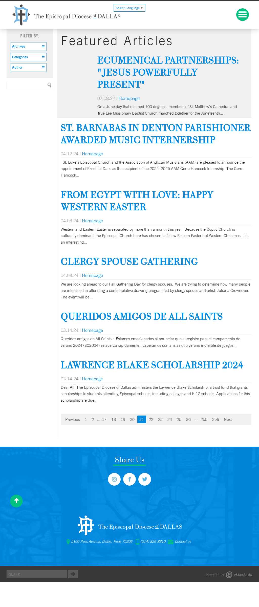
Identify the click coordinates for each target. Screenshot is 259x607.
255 (204, 419)
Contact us (183, 541)
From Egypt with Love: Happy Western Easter (137, 200)
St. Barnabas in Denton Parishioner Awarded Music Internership (156, 133)
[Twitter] (144, 479)
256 (215, 419)
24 (169, 419)
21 (141, 419)
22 (151, 419)
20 (132, 419)
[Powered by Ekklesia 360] (229, 574)
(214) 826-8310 (152, 541)
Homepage (129, 98)
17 (104, 419)
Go (73, 574)
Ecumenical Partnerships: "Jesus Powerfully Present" (168, 72)
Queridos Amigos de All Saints (142, 316)
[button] (29, 46)
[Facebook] (129, 479)
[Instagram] (114, 479)
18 (113, 419)
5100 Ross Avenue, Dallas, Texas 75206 (101, 541)
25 (179, 419)
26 (188, 419)
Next (228, 419)
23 (160, 419)
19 (123, 419)
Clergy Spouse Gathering (129, 261)
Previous (72, 419)
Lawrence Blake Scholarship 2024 (152, 364)
